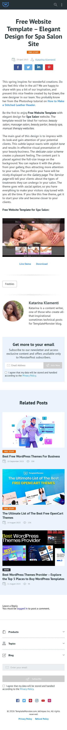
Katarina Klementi (45, 59)
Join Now (55, 365)
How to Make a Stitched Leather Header (33, 103)
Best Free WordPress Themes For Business (31, 456)
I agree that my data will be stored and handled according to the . (31, 374)
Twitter (24, 700)
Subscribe (36, 678)
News (6, 570)
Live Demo (25, 263)
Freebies (9, 283)
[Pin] (49, 67)
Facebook (17, 700)
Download (42, 263)
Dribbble (49, 700)
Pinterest (30, 700)
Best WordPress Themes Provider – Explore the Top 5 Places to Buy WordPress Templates (33, 577)
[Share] (18, 67)
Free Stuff (33, 52)
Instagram (36, 700)
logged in (22, 608)
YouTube (43, 701)
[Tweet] (28, 67)
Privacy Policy (29, 375)
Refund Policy (42, 718)
